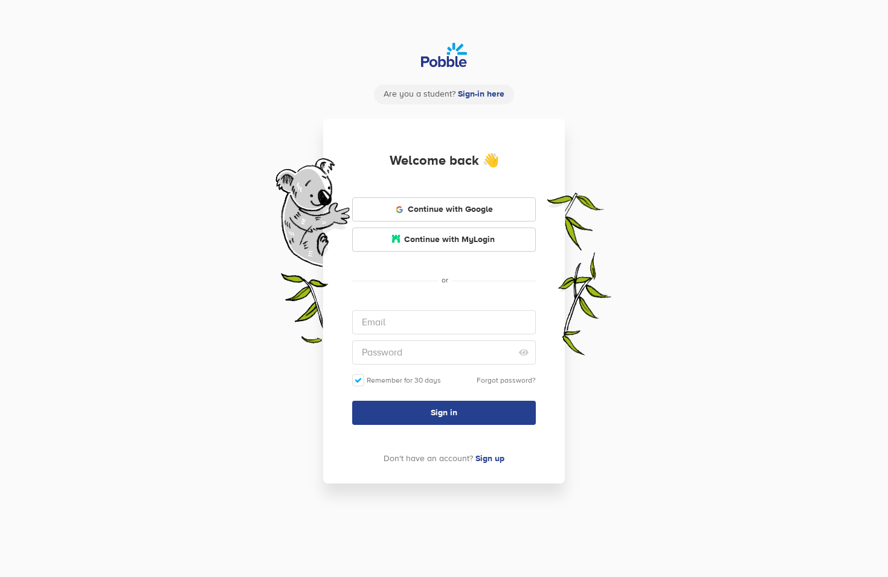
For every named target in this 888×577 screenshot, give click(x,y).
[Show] (524, 352)
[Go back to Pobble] (444, 55)
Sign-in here (481, 94)
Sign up (489, 458)
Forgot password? (506, 380)
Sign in (444, 412)
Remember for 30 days (404, 380)
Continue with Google (450, 209)
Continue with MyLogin (449, 239)
